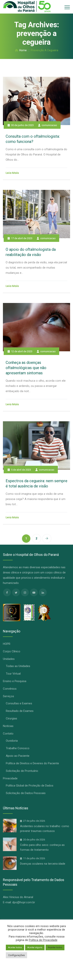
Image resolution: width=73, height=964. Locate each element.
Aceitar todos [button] (15, 947)
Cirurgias (11, 718)
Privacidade (10, 778)
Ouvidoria (12, 740)
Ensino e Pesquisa (14, 681)
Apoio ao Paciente (17, 756)
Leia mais (12, 172)
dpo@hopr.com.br (23, 902)
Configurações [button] (16, 955)
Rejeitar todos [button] (55, 947)
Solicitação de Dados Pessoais (26, 793)
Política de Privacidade (43, 940)
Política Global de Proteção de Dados (29, 785)
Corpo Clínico (11, 651)
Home (22, 50)
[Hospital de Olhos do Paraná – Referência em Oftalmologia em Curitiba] (27, 7)
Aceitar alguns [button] (34, 947)
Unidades (9, 659)
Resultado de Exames (19, 711)
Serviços (8, 696)
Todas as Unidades (18, 666)
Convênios (10, 688)
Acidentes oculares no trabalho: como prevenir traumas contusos (44, 828)
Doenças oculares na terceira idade (42, 863)
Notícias (8, 726)
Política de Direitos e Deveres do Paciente (32, 763)
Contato (8, 733)
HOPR (6, 644)
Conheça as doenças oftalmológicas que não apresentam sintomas (26, 367)
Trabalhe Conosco (17, 748)
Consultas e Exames (19, 703)
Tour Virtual (13, 673)
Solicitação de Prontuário (22, 771)
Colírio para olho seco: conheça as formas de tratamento (42, 847)
